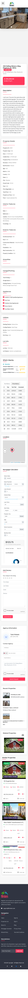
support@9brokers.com (9, 908)
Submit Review (8, 616)
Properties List (5, 921)
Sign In (15, 921)
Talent (2, 918)
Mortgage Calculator (6, 928)
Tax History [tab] (7, 383)
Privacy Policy (17, 928)
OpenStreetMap (17, 462)
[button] (11, 27)
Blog (15, 925)
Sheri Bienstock (8, 872)
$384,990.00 (8, 838)
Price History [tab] (15, 383)
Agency (6, 798)
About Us (3, 925)
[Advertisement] (14, 43)
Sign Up (16, 918)
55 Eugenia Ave (9, 781)
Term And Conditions (19, 932)
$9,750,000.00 (8, 794)
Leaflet (12, 462)
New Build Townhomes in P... (14, 822)
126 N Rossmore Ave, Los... (13, 850)
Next (23, 735)
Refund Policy (4, 932)
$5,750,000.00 (8, 868)
